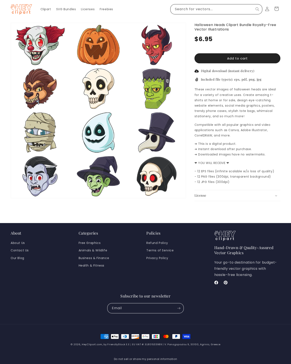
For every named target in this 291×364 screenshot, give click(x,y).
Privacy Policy (157, 258)
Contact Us (20, 250)
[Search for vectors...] (257, 9)
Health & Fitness (92, 265)
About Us (18, 243)
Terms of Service (160, 250)
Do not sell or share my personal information (145, 359)
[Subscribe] (178, 308)
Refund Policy (157, 243)
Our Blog (17, 258)
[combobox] (216, 9)
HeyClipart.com (92, 344)
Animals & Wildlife (93, 250)
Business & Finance (94, 258)
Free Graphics (90, 243)
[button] (237, 195)
